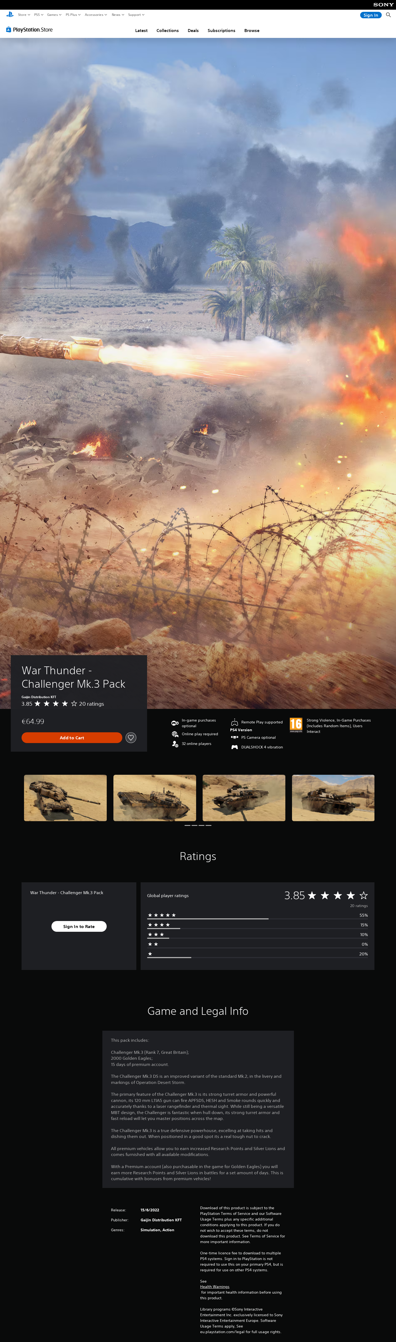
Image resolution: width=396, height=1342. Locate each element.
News (116, 15)
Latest (141, 30)
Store (22, 15)
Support (134, 15)
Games (52, 15)
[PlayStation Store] (30, 29)
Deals (193, 30)
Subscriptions (221, 30)
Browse (251, 30)
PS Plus (71, 15)
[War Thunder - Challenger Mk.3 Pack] (65, 798)
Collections (168, 30)
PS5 (37, 15)
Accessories (94, 15)
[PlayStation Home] (10, 15)
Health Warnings (215, 1286)
